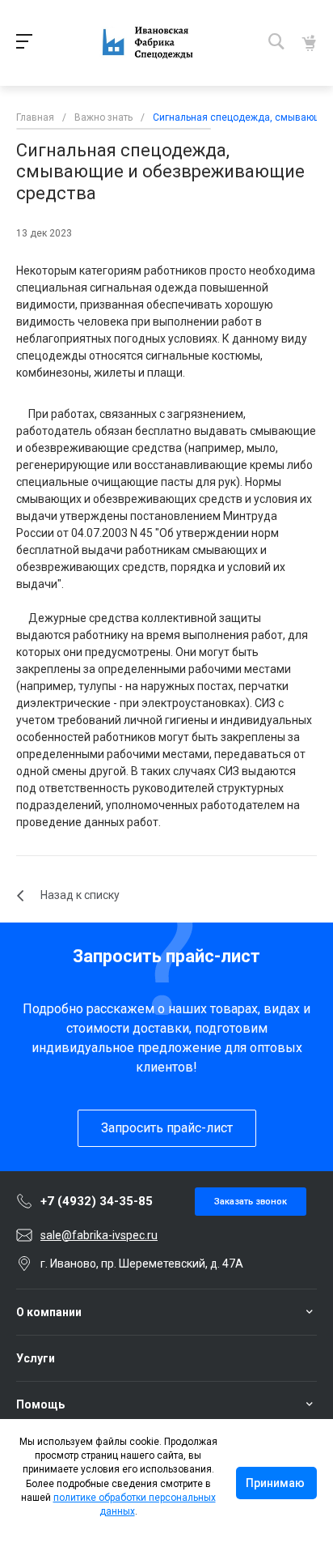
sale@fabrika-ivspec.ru (99, 1235)
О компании (49, 1312)
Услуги (35, 1358)
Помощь (40, 1404)
